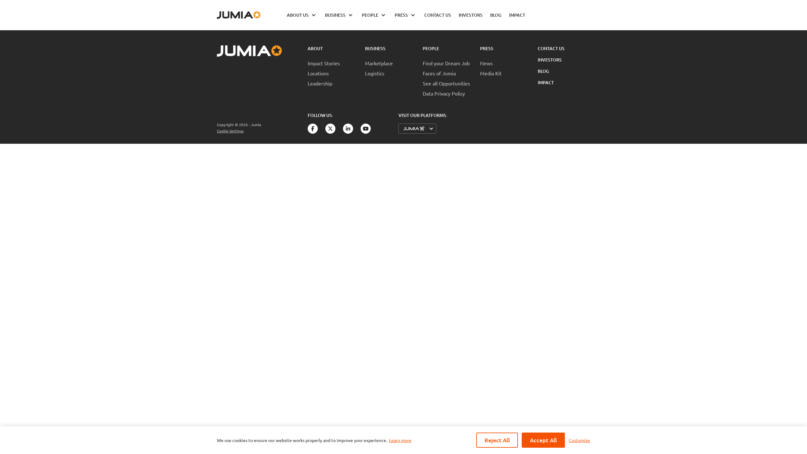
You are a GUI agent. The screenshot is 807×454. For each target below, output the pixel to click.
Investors (550, 60)
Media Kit (491, 73)
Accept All (543, 440)
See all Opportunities (446, 83)
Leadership (320, 83)
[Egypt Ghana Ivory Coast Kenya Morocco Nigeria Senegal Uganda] (417, 129)
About (315, 48)
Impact (546, 82)
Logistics (374, 73)
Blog (543, 71)
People (431, 48)
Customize (579, 440)
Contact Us (551, 48)
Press (486, 48)
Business (375, 48)
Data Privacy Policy (444, 93)
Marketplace (379, 63)
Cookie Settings (230, 131)
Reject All (497, 440)
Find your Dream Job (446, 63)
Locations (318, 73)
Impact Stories (324, 63)
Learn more (400, 440)
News (486, 63)
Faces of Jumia (439, 73)
